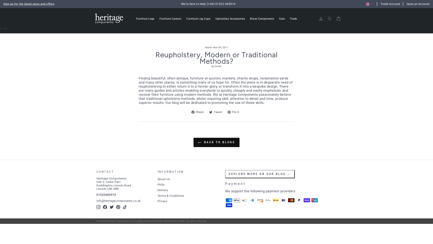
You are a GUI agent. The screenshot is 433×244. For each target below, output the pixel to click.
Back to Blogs (219, 142)
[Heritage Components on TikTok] (125, 207)
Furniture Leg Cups (198, 18)
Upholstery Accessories (230, 18)
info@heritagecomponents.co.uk (118, 200)
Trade (293, 18)
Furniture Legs (145, 18)
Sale (282, 18)
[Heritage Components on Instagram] (98, 207)
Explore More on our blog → (260, 174)
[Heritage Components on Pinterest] (118, 207)
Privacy (162, 201)
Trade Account (390, 4)
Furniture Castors (170, 18)
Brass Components (262, 18)
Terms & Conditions (170, 195)
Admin (208, 47)
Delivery (162, 190)
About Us (163, 179)
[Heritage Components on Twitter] (112, 207)
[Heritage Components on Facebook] (105, 207)
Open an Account (418, 4)
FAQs (161, 184)
